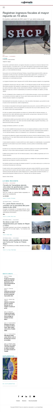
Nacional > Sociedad (9, 183)
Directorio (24, 400)
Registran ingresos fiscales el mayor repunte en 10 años (26, 15)
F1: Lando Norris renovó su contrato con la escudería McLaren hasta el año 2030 (16, 205)
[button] (4, 369)
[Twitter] (22, 396)
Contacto (18, 400)
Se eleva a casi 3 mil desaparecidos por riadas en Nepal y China (16, 224)
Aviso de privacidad (33, 400)
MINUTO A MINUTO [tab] (8, 273)
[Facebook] (18, 396)
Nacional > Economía (9, 56)
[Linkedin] (26, 396)
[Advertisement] (26, 262)
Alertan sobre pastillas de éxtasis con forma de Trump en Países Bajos (15, 242)
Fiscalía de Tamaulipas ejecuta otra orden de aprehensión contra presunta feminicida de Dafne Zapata (15, 188)
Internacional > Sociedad (11, 219)
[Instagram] (30, 396)
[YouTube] (34, 396)
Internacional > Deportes (11, 201)
